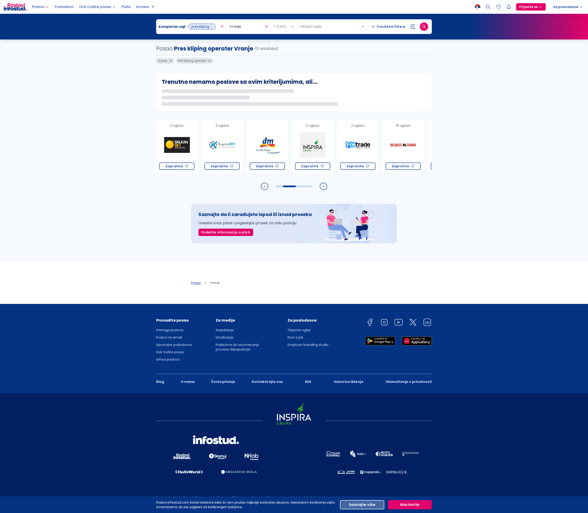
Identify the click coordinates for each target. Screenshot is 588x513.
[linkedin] (427, 323)
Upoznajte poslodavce (174, 344)
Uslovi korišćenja (348, 381)
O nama (188, 381)
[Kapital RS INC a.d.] (209, 147)
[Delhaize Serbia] (390, 147)
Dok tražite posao (170, 352)
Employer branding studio (308, 344)
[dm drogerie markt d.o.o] (254, 147)
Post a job (295, 337)
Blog (160, 381)
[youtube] (398, 323)
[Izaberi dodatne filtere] (412, 26)
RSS (308, 381)
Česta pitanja (223, 381)
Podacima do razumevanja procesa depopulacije (237, 347)
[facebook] (369, 323)
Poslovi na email (169, 337)
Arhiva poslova (167, 359)
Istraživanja (224, 337)
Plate (126, 6)
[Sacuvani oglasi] (499, 7)
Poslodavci (64, 6)
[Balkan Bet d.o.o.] (164, 147)
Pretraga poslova (169, 330)
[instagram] (384, 323)
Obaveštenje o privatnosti (408, 381)
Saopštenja (225, 330)
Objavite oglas (299, 330)
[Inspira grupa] (300, 147)
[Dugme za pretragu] (424, 26)
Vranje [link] (215, 282)
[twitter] (413, 323)
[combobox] (189, 27)
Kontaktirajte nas (267, 381)
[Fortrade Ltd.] (345, 147)
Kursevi (142, 6)
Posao (196, 282)
